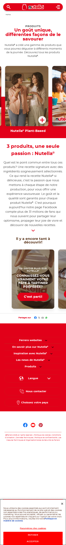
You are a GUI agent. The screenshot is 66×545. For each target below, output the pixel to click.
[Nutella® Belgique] (33, 7)
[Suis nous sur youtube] (33, 425)
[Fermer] (62, 503)
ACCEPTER (33, 542)
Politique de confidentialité (46, 437)
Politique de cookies (42, 435)
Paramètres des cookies (33, 528)
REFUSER (33, 535)
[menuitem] (30, 347)
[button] (46, 340)
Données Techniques (24, 437)
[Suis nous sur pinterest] (40, 425)
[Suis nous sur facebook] (25, 425)
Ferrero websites (30, 340)
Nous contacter (36, 391)
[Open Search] (8, 7)
